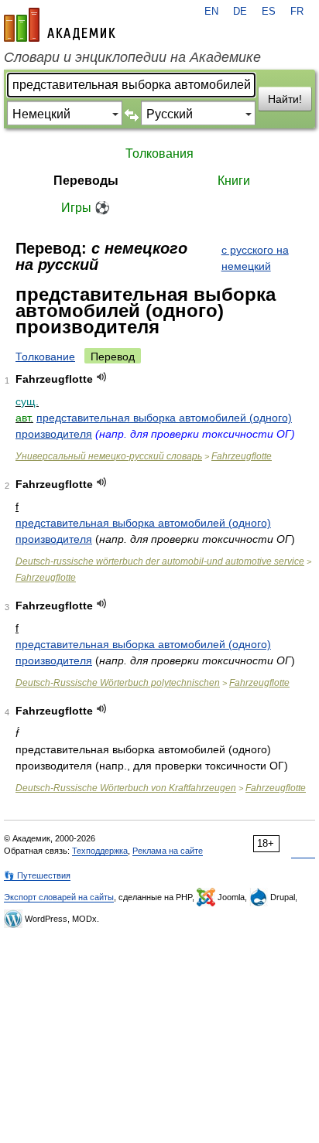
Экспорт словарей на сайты (59, 897)
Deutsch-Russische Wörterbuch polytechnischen (117, 682)
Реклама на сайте (167, 850)
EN (211, 11)
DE (240, 11)
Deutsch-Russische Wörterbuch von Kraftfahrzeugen (125, 788)
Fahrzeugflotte (241, 456)
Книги (234, 180)
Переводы (85, 180)
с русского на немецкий (255, 258)
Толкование (45, 356)
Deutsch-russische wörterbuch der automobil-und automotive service (159, 561)
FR (297, 11)
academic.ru (59, 25)
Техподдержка (100, 850)
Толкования (159, 153)
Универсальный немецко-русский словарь (108, 456)
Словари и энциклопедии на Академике (132, 57)
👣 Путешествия (37, 875)
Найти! (285, 99)
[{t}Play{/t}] (102, 377)
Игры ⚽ (85, 207)
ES (269, 11)
